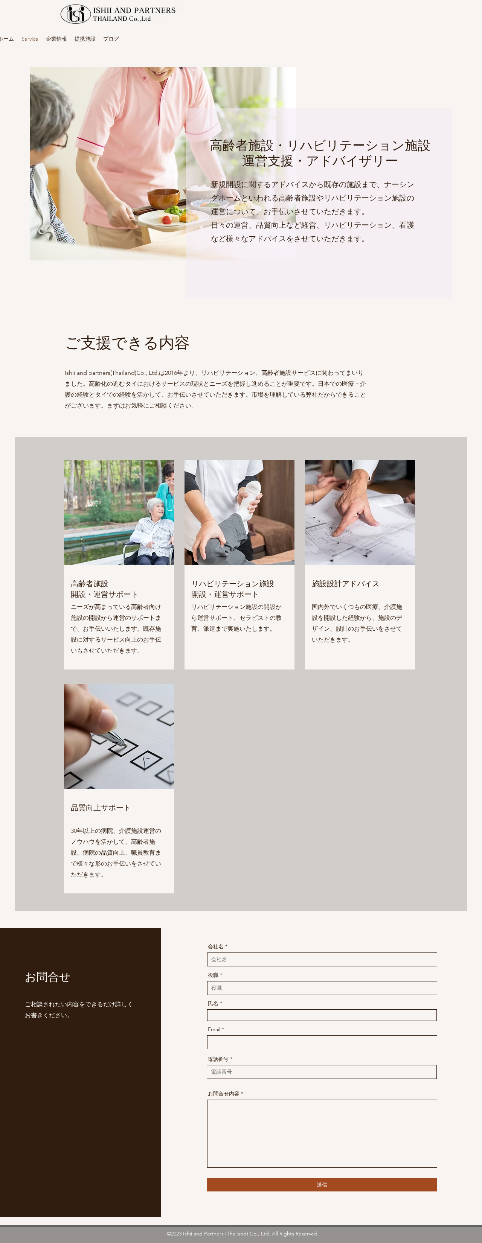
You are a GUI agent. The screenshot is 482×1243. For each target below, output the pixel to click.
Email (214, 1029)
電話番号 (218, 1059)
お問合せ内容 (223, 1093)
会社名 (216, 946)
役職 (213, 975)
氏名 (213, 1003)
